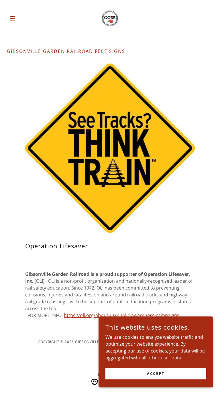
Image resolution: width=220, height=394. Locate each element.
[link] (110, 18)
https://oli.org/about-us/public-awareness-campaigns (121, 315)
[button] (22, 18)
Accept (155, 373)
